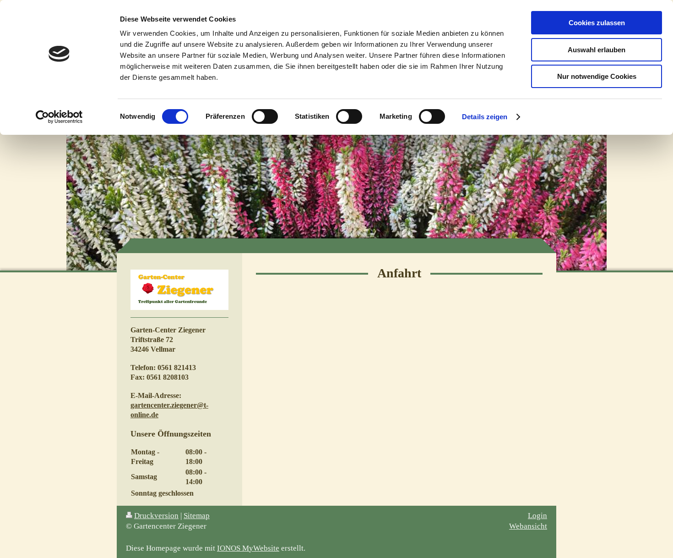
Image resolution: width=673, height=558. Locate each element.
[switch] (265, 116)
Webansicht (528, 526)
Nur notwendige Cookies (596, 76)
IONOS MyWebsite (248, 548)
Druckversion (156, 515)
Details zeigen (484, 117)
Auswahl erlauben (596, 50)
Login (537, 515)
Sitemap (197, 515)
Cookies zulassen (597, 23)
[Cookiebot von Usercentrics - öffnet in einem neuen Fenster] (59, 117)
